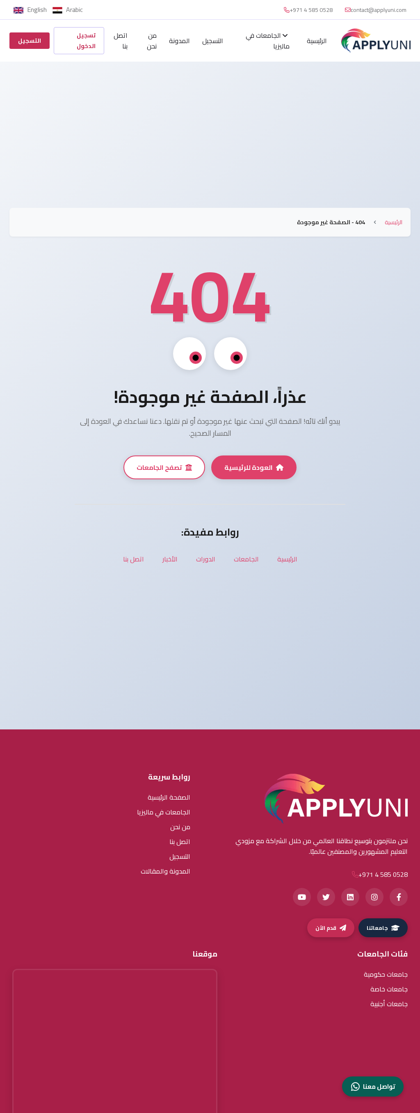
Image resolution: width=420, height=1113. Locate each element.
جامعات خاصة (389, 989)
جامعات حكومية (386, 974)
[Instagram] (374, 897)
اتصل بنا (121, 40)
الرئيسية (317, 40)
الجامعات (246, 559)
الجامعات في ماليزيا (268, 40)
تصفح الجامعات (159, 467)
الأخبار (170, 559)
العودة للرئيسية (248, 467)
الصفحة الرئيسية (169, 797)
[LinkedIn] (350, 897)
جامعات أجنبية (389, 1004)
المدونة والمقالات (165, 871)
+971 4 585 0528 (311, 10)
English (36, 9)
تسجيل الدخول (86, 40)
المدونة (179, 40)
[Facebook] (399, 897)
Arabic (73, 9)
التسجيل (212, 40)
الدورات (205, 559)
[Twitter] (326, 897)
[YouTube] (302, 897)
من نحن (152, 40)
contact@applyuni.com (378, 10)
